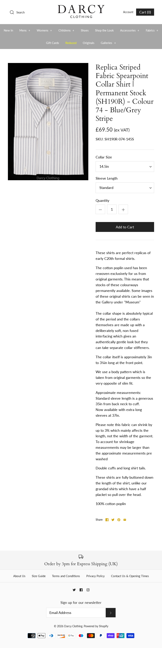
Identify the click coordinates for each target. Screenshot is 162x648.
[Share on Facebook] (106, 519)
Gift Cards (52, 43)
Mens (24, 30)
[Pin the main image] (118, 519)
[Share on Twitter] (112, 519)
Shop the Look (104, 30)
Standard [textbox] (106, 188)
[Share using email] (124, 519)
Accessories (129, 30)
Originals (88, 43)
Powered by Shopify (96, 626)
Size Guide (39, 576)
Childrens (66, 30)
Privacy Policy (95, 576)
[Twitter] (74, 589)
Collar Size (104, 157)
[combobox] (125, 166)
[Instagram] (88, 589)
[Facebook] (81, 589)
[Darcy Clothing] (81, 7)
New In (8, 30)
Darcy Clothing (73, 626)
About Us (19, 576)
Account (128, 12)
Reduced (70, 43)
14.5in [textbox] (104, 166)
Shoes (85, 30)
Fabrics (152, 30)
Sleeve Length (107, 178)
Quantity (102, 200)
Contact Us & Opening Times (130, 576)
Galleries (108, 43)
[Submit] (111, 612)
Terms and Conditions (66, 576)
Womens (44, 30)
